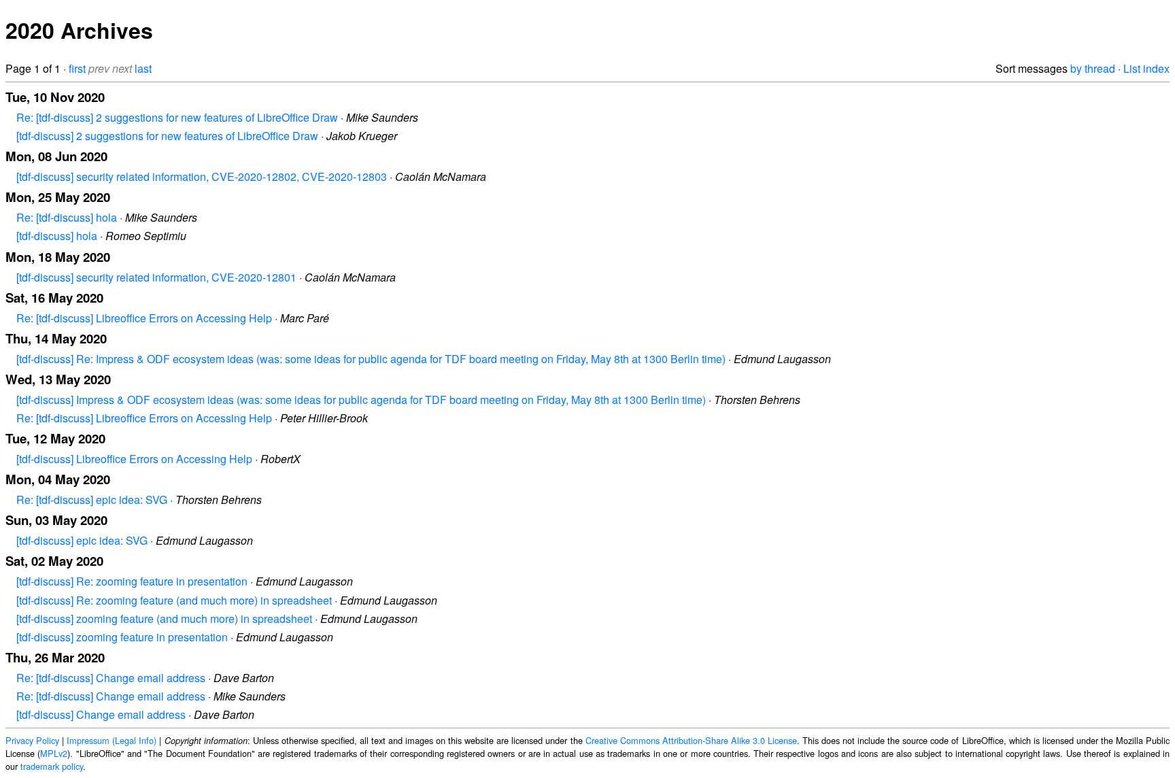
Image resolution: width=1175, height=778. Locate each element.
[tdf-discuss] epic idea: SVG (82, 540)
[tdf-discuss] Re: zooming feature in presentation (132, 581)
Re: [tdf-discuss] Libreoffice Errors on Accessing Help (144, 318)
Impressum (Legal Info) (111, 740)
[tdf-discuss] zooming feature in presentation (122, 637)
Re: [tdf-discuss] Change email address (110, 678)
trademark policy (51, 766)
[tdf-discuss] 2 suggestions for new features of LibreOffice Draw (167, 135)
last (143, 68)
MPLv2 (53, 753)
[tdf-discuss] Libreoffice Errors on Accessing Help (134, 459)
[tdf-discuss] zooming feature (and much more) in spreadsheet (164, 618)
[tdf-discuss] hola (56, 235)
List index (1146, 68)
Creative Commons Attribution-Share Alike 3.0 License (691, 740)
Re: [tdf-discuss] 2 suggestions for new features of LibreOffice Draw (177, 117)
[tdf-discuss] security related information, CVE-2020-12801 (156, 277)
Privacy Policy (32, 740)
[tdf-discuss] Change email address (101, 714)
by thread (1092, 68)
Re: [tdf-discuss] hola (66, 217)
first (77, 68)
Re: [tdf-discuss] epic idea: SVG (91, 499)
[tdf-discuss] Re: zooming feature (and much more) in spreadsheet (174, 600)
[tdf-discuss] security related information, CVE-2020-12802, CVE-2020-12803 (201, 176)
